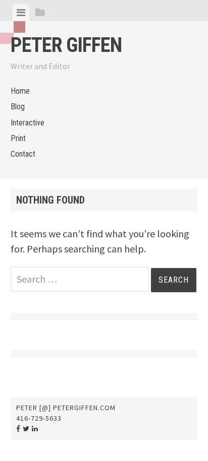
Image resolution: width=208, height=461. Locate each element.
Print (18, 138)
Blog (18, 106)
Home (20, 91)
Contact (23, 154)
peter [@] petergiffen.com (66, 407)
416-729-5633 (39, 418)
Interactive (27, 122)
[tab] (21, 12)
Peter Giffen (66, 45)
